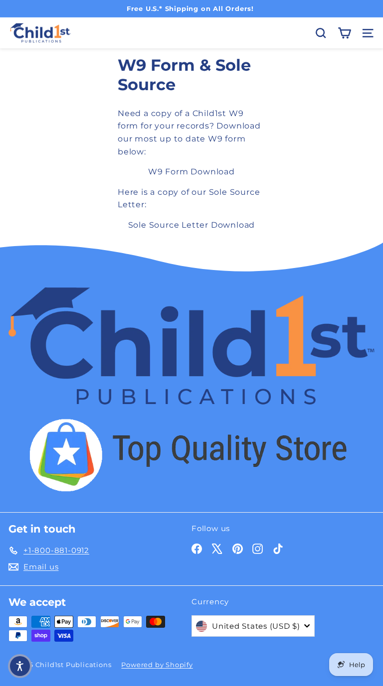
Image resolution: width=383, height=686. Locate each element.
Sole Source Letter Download (191, 225)
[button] (20, 666)
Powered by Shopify (156, 665)
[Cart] (344, 33)
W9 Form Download (191, 171)
